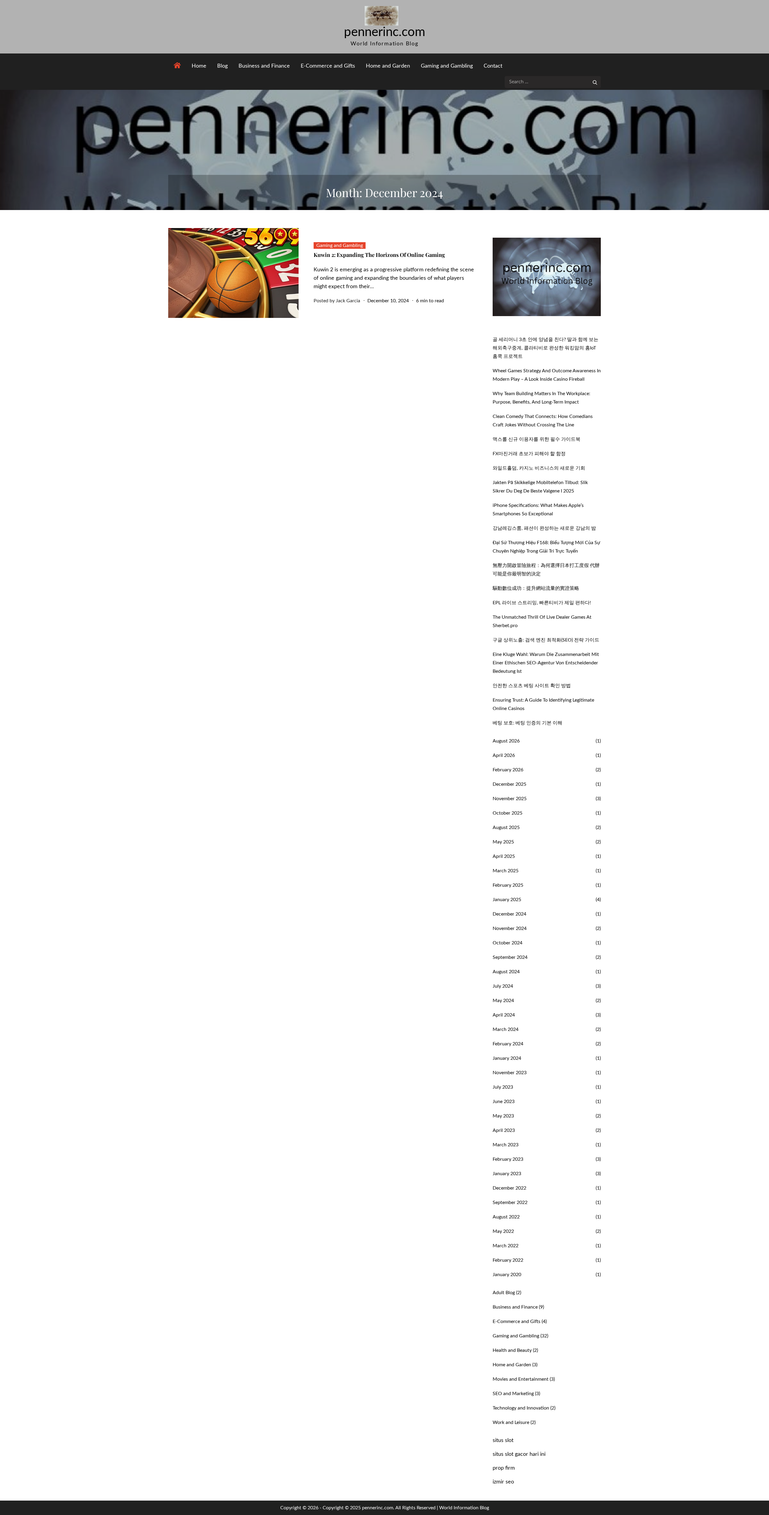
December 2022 (509, 1188)
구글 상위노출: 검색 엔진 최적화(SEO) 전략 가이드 (546, 640)
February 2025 (508, 885)
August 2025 (506, 827)
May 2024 (503, 1000)
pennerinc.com (384, 32)
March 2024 (505, 1029)
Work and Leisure (511, 1422)
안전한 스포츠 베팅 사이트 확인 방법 (532, 685)
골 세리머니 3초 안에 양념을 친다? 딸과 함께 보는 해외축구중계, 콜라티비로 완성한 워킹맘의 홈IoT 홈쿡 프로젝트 (545, 348)
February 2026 (508, 769)
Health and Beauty (512, 1350)
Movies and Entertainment (521, 1379)
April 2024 (504, 1015)
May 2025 (503, 842)
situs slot (503, 1440)
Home (199, 66)
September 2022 (510, 1202)
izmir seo (503, 1482)
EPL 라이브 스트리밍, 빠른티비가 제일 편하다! (542, 602)
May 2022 (503, 1231)
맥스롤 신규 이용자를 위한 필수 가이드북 (536, 439)
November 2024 (510, 928)
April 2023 (504, 1130)
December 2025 (509, 784)
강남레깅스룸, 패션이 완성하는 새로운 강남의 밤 (544, 528)
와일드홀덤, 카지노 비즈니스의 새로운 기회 (539, 468)
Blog (222, 66)
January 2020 (507, 1274)
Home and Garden (388, 66)
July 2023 (503, 1087)
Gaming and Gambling (447, 66)
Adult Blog (504, 1292)
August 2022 (506, 1217)
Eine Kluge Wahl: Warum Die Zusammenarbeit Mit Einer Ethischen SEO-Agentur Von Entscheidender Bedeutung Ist (546, 663)
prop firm (504, 1468)
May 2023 (503, 1116)
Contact (493, 66)
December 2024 (509, 914)
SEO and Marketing (513, 1393)
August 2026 (506, 741)
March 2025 (505, 870)
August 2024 (506, 971)
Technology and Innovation (521, 1408)
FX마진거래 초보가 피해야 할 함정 (529, 453)
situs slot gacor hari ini (519, 1454)
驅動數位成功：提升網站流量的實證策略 (536, 588)
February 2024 (508, 1043)
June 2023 (504, 1101)
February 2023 (508, 1159)
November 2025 (510, 798)
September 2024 (510, 957)
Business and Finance (264, 66)
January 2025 (507, 899)
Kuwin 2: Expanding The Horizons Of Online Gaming (379, 254)
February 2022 (508, 1260)
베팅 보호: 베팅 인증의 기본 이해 (527, 723)
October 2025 (507, 813)
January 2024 (507, 1058)
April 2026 (504, 755)
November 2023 (510, 1072)
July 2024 (503, 986)
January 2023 (507, 1173)
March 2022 (505, 1245)
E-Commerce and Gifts (328, 66)
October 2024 (507, 942)
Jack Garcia (348, 300)
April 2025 (504, 856)
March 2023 (505, 1144)
